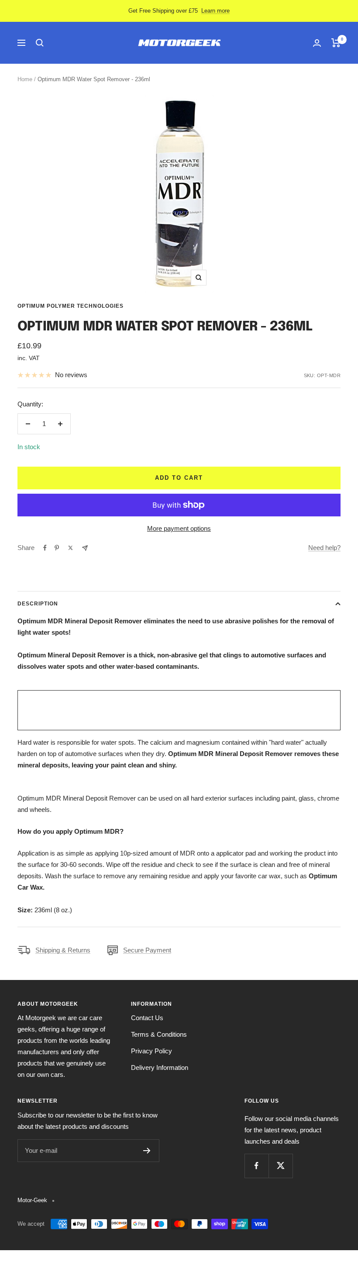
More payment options (179, 528)
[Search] (40, 43)
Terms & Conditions (159, 1034)
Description (37, 604)
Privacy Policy (151, 1051)
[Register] (147, 1151)
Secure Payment (147, 950)
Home (24, 79)
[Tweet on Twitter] (70, 548)
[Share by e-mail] (85, 548)
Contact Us (147, 1017)
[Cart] (336, 42)
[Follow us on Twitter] (280, 1166)
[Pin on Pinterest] (57, 548)
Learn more (215, 10)
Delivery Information (159, 1067)
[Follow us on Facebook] (256, 1166)
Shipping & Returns (62, 950)
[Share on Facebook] (45, 548)
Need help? (324, 547)
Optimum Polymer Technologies (70, 306)
